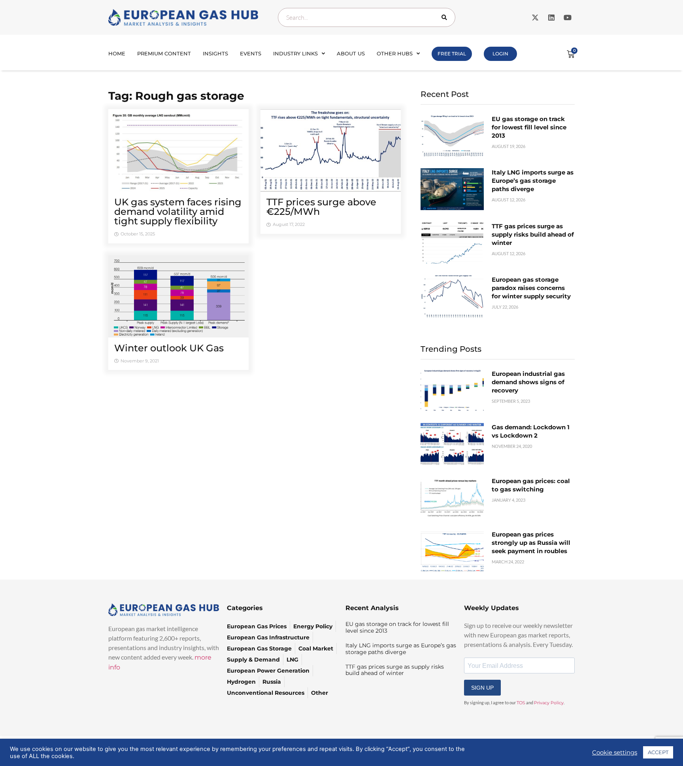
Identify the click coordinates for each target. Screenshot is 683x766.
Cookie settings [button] (614, 752)
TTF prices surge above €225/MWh (321, 206)
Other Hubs (395, 53)
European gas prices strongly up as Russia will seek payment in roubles (531, 543)
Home (116, 53)
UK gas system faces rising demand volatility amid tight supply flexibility (178, 211)
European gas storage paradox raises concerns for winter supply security (531, 288)
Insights (215, 53)
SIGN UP (482, 687)
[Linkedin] (551, 17)
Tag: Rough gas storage (176, 95)
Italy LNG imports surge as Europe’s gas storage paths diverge (533, 181)
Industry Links (295, 53)
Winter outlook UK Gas (169, 348)
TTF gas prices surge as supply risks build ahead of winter (533, 234)
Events (250, 53)
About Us (351, 53)
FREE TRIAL (452, 54)
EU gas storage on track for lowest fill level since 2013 (529, 127)
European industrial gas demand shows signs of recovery (528, 382)
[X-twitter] (535, 17)
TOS (521, 702)
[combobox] (366, 17)
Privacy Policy (549, 702)
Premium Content (164, 53)
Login (500, 54)
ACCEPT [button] (658, 752)
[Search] (445, 17)
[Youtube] (567, 17)
